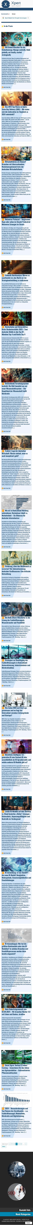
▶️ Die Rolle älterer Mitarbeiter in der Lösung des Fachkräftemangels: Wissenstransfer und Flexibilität (16, 620)
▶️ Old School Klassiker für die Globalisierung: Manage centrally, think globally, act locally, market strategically (16, 51)
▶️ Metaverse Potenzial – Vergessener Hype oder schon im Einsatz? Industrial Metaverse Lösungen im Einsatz (16, 222)
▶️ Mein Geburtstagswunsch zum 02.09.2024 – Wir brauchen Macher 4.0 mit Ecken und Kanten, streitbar (16, 1012)
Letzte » (4, 1146)
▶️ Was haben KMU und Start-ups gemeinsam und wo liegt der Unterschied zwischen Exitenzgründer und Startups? (15, 711)
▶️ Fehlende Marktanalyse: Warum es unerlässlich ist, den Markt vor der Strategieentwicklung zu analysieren (16, 278)
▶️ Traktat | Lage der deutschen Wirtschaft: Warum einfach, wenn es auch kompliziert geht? (15, 453)
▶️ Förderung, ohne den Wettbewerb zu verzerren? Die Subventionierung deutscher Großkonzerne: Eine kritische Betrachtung (16, 570)
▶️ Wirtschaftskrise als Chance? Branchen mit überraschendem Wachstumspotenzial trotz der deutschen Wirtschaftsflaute (14, 165)
